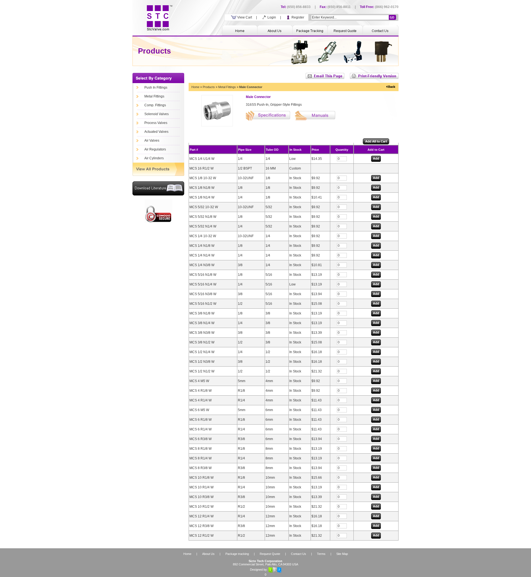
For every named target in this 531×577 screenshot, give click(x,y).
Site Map (342, 553)
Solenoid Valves (156, 114)
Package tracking (237, 553)
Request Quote (270, 553)
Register (297, 17)
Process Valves (155, 123)
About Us (208, 553)
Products (209, 87)
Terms (321, 553)
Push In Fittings (155, 87)
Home (195, 87)
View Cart (244, 17)
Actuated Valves (156, 132)
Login (271, 17)
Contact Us (298, 553)
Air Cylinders (154, 158)
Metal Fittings (154, 96)
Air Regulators (155, 149)
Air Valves (151, 140)
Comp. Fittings (155, 105)
